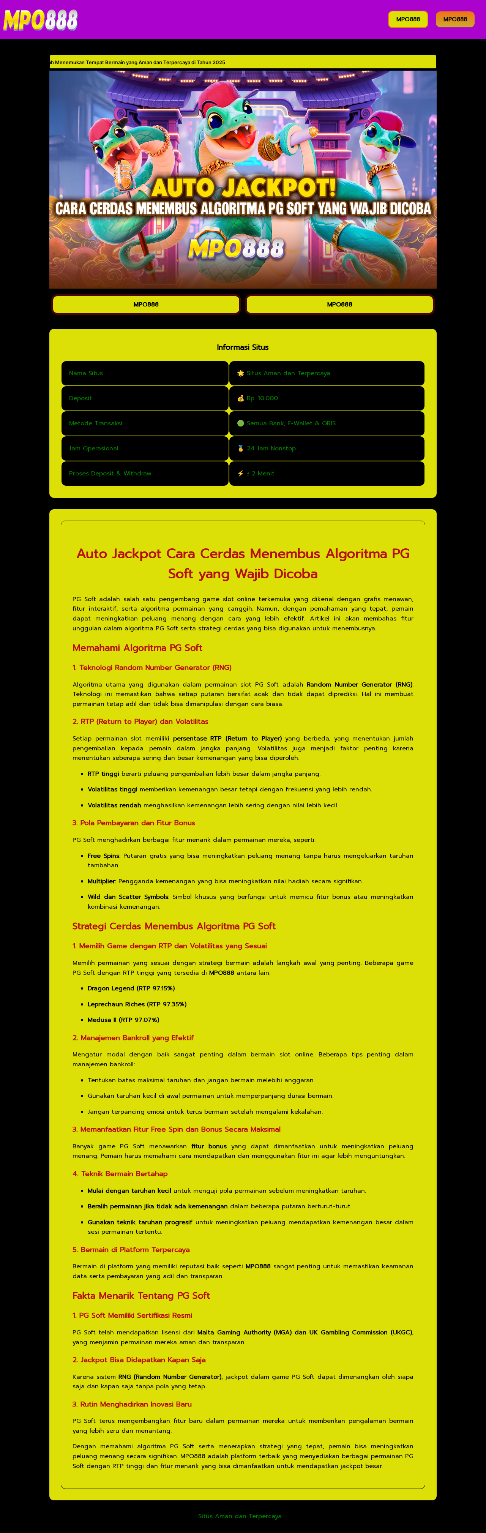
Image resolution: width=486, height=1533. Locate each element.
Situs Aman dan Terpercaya (240, 1517)
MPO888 (408, 19)
